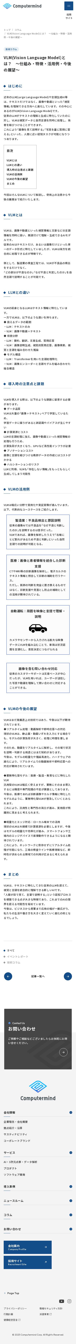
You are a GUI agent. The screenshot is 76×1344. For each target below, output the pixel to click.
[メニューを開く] (68, 5)
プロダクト (10, 1168)
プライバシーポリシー (15, 1308)
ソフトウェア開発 (14, 1174)
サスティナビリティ (15, 1134)
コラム (18, 29)
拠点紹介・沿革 (13, 1128)
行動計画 (8, 1314)
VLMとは (12, 160)
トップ (7, 29)
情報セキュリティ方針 (51, 1308)
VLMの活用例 (15, 174)
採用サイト (69, 16)
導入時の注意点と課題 (20, 169)
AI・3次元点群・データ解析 (20, 1162)
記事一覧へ (38, 976)
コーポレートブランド (17, 1141)
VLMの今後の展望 (17, 179)
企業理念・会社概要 (16, 1122)
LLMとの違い (14, 165)
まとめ (11, 183)
